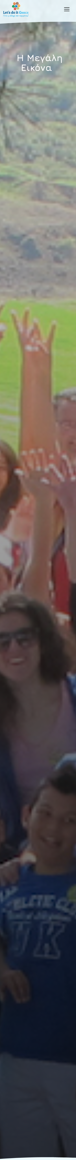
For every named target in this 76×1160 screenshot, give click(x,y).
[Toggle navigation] (67, 9)
